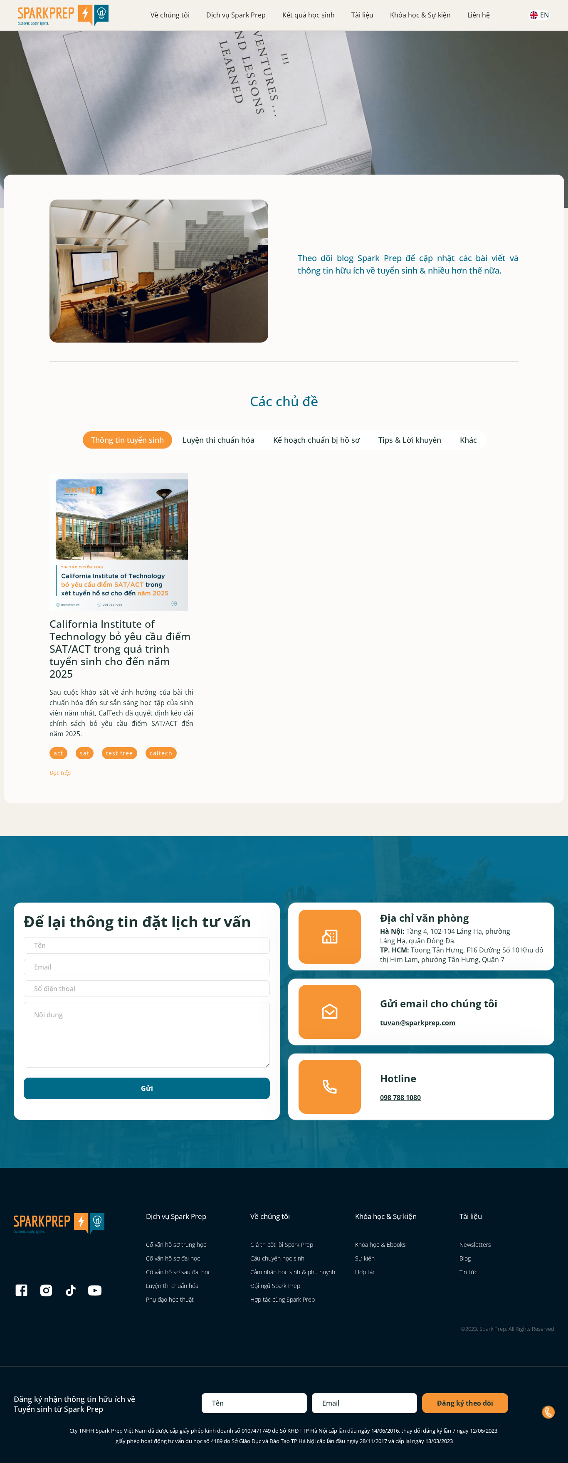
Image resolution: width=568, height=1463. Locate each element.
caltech (161, 753)
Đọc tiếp (60, 773)
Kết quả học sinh (308, 15)
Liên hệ (478, 15)
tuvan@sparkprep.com (418, 1022)
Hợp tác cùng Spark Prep (282, 1299)
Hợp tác (365, 1272)
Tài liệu (362, 15)
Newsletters (475, 1244)
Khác (468, 440)
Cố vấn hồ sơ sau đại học (178, 1272)
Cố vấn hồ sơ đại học (173, 1258)
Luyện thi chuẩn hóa (218, 440)
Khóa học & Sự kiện (420, 15)
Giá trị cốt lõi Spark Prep (281, 1244)
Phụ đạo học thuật (170, 1299)
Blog (465, 1258)
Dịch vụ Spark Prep (236, 15)
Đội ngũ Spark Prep (275, 1286)
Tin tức (468, 1272)
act (58, 753)
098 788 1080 (400, 1097)
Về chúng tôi (170, 15)
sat (84, 753)
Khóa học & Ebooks (380, 1244)
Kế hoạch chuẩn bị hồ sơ (316, 440)
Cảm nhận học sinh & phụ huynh (292, 1272)
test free (119, 753)
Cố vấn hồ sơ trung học (176, 1244)
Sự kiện (365, 1258)
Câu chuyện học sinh (277, 1258)
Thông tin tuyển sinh (127, 440)
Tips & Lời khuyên (409, 440)
